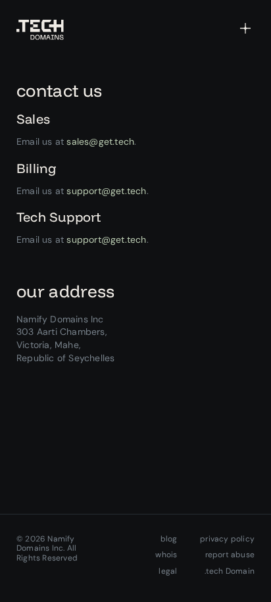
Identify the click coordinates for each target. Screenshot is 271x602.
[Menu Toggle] (245, 28)
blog (169, 539)
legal (168, 571)
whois (166, 554)
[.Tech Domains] (40, 30)
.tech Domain (230, 571)
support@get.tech (106, 191)
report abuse (230, 554)
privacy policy (227, 539)
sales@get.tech (100, 141)
